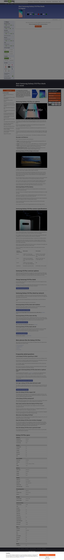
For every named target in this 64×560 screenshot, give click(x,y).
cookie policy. (22, 557)
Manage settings (47, 558)
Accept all (47, 554)
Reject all (47, 557)
